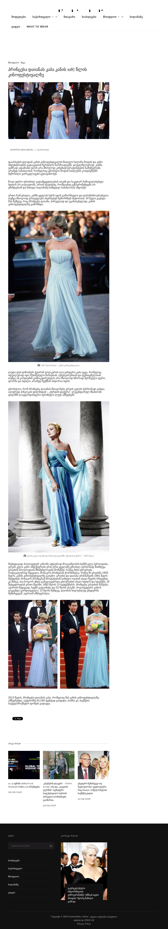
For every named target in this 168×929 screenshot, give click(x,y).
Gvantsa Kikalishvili (21, 150)
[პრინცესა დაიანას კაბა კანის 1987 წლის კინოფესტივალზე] (58, 110)
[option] (84, 874)
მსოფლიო (110, 16)
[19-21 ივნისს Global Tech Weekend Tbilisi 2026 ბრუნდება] (24, 764)
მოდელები (18, 16)
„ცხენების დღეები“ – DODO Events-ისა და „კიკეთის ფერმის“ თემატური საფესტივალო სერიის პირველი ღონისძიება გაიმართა (57, 791)
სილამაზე (136, 16)
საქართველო (41, 16)
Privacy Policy (84, 924)
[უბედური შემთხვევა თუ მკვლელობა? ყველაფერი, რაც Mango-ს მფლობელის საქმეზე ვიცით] (93, 764)
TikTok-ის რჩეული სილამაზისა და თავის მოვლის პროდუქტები (84, 898)
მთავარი (69, 16)
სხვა (23, 62)
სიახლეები (89, 16)
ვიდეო (15, 26)
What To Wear (37, 26)
